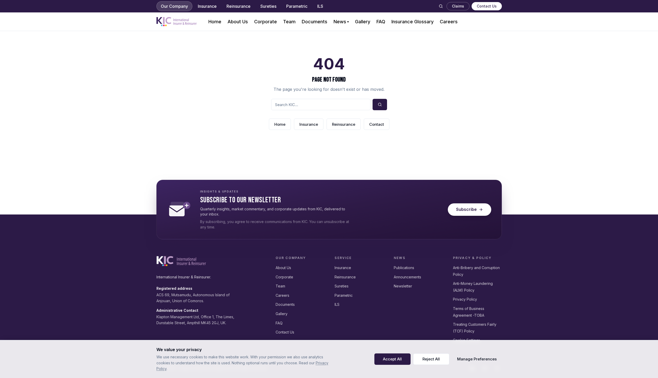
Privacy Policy (465, 299)
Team (289, 21)
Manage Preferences (477, 359)
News (341, 21)
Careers (449, 21)
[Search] (440, 6)
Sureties (268, 6)
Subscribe (466, 209)
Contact (376, 124)
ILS (320, 6)
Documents (314, 21)
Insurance (207, 6)
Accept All (392, 359)
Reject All (431, 359)
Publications (404, 267)
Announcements (407, 277)
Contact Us (487, 6)
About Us (238, 21)
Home (214, 21)
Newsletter (403, 286)
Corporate (265, 21)
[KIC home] (181, 261)
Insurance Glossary (412, 21)
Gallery (362, 21)
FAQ (380, 21)
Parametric (296, 6)
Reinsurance (238, 6)
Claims (458, 6)
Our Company (174, 6)
